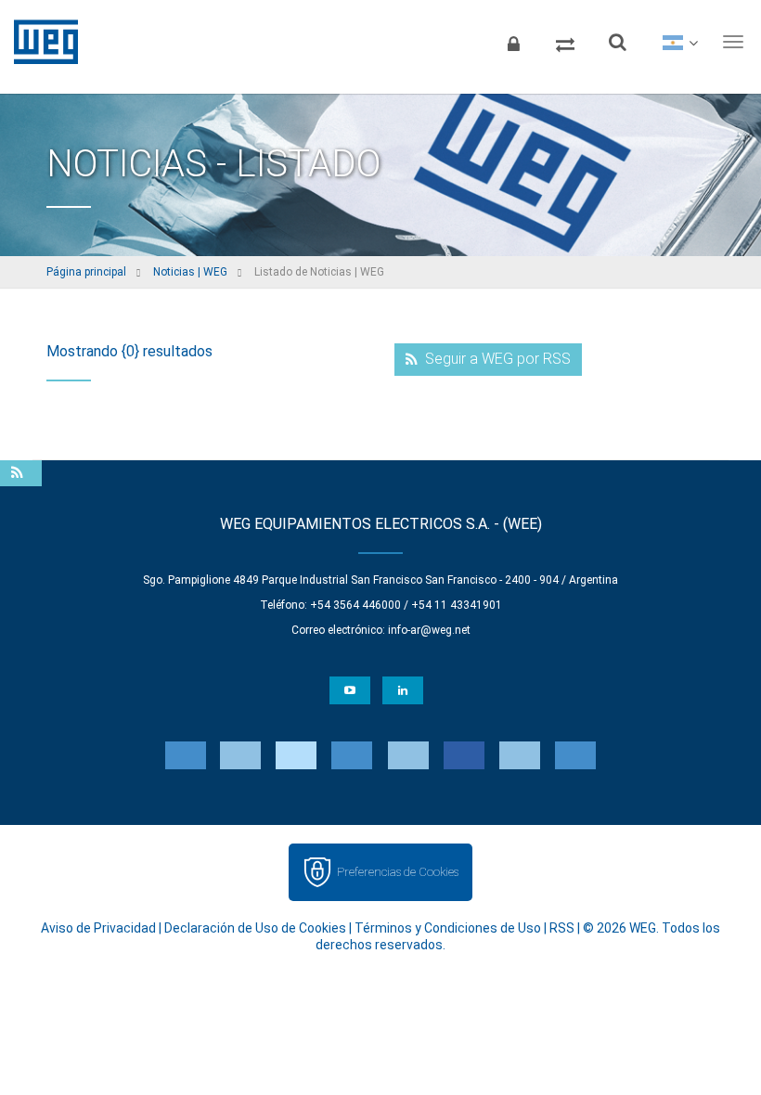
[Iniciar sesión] (513, 42)
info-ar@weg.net (429, 630)
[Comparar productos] (565, 42)
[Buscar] (617, 42)
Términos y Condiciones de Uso (448, 928)
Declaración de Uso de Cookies (255, 928)
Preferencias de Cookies (397, 872)
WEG (39, 42)
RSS (561, 928)
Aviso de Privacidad (98, 928)
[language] (680, 42)
